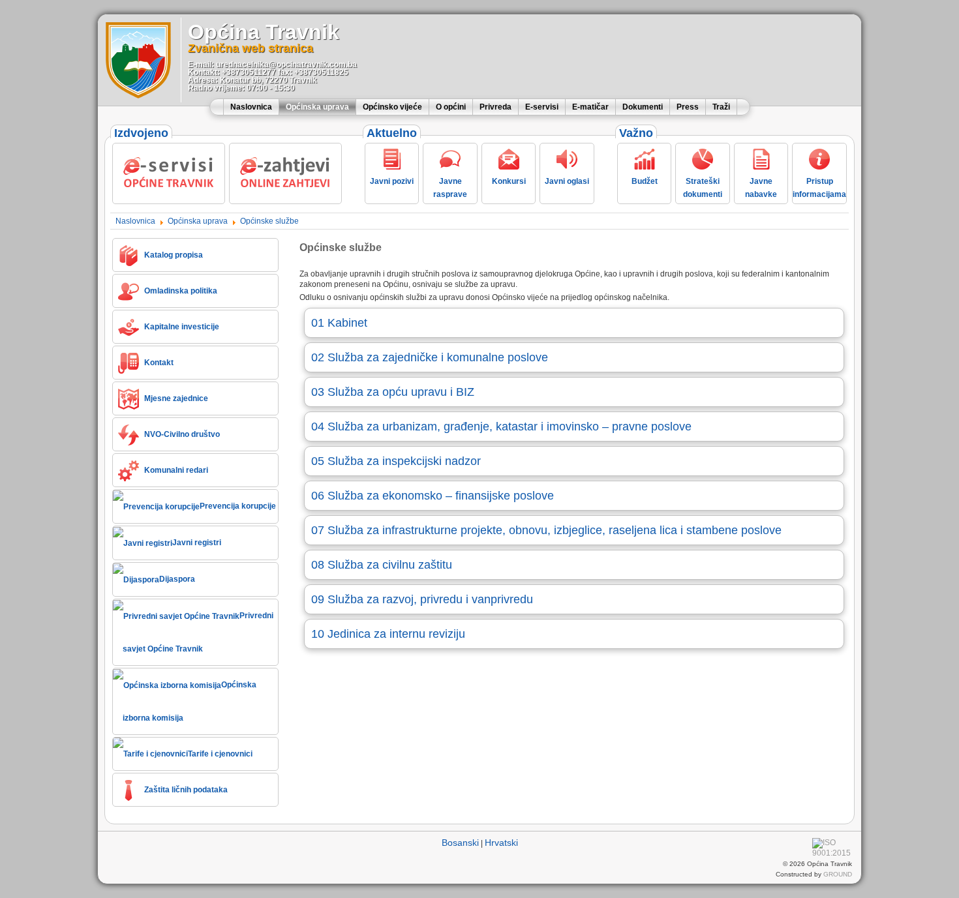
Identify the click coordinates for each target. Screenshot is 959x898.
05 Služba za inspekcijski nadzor (396, 461)
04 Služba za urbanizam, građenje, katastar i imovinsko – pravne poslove (501, 426)
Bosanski (460, 842)
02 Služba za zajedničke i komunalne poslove (429, 357)
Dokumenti (642, 107)
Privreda (495, 107)
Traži (721, 107)
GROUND (837, 874)
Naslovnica (251, 107)
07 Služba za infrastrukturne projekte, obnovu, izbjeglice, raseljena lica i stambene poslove (546, 530)
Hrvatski (501, 842)
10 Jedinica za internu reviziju (388, 633)
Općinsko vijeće (392, 107)
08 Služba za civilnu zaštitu (381, 564)
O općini (451, 107)
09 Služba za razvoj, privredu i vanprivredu (422, 599)
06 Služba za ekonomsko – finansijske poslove (432, 495)
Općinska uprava (317, 107)
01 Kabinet (339, 322)
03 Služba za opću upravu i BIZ (392, 391)
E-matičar (590, 107)
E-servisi (541, 107)
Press (688, 107)
